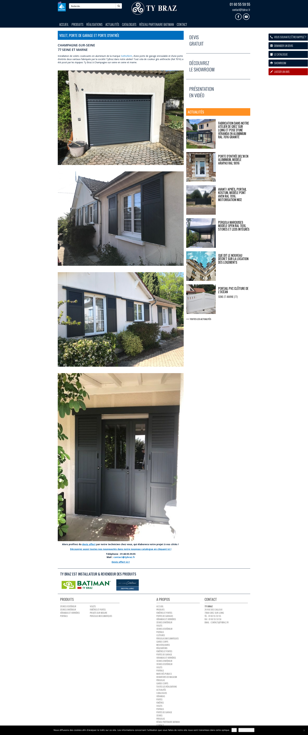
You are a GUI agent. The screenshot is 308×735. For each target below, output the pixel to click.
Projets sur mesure (98, 612)
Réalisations (94, 24)
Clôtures (160, 635)
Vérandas (160, 696)
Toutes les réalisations (166, 686)
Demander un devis (283, 46)
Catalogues (129, 24)
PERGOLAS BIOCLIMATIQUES (101, 616)
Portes (159, 699)
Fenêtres (160, 702)
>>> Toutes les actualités (198, 319)
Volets (93, 606)
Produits (77, 24)
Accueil (64, 24)
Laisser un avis (282, 72)
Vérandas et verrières (70, 612)
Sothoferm (126, 55)
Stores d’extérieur (68, 606)
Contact (182, 24)
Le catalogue (281, 54)
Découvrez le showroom (201, 66)
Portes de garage (164, 654)
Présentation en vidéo (201, 92)
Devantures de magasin (166, 677)
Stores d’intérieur (68, 609)
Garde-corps (162, 641)
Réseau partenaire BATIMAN (156, 24)
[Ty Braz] (154, 8)
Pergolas (160, 680)
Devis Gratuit (196, 40)
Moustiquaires (163, 644)
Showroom (280, 63)
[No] (304, 730)
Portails (64, 616)
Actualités (112, 24)
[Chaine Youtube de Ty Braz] (246, 15)
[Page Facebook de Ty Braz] (239, 15)
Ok (234, 730)
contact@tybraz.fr (241, 10)
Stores (159, 715)
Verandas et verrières (166, 657)
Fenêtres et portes (98, 609)
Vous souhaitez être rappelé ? (290, 37)
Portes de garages (164, 616)
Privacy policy (246, 730)
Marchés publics (164, 673)
